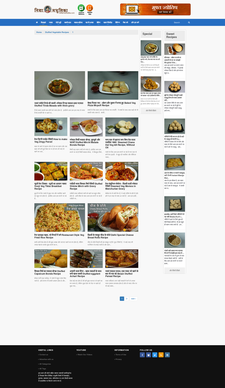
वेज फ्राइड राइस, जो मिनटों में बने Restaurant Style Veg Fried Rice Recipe (59, 236)
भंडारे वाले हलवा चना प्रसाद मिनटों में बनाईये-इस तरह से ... (174, 252)
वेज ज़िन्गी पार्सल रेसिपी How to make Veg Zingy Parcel (50, 140)
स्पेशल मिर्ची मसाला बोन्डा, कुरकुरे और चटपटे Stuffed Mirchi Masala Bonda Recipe (85, 142)
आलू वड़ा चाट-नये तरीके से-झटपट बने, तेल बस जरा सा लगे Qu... (150, 59)
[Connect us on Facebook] (142, 354)
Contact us (43, 354)
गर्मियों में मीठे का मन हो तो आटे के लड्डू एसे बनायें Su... (174, 138)
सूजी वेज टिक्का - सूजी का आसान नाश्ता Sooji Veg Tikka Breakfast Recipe (50, 186)
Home (39, 32)
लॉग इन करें (135, 22)
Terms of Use (121, 354)
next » (133, 298)
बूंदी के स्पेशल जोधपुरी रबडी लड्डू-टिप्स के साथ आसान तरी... (173, 98)
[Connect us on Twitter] (154, 354)
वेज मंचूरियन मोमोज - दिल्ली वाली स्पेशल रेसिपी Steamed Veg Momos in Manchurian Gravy (121, 186)
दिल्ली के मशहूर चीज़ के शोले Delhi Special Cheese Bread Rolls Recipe (110, 236)
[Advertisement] (86, 54)
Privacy (119, 359)
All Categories (45, 364)
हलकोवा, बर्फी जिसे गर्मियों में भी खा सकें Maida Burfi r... (174, 215)
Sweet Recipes (171, 35)
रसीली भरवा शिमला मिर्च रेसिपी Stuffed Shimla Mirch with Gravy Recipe (86, 186)
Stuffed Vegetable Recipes (57, 32)
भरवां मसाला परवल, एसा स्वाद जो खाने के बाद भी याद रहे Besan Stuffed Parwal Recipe (121, 273)
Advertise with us (46, 359)
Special (147, 34)
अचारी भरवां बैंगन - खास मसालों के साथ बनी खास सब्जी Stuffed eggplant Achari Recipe (85, 273)
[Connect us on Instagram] (167, 354)
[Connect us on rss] (161, 354)
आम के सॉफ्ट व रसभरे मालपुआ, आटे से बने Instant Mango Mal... (174, 175)
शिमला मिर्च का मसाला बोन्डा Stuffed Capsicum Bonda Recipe (49, 272)
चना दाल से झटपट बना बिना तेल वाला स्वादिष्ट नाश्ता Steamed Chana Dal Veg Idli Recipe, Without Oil (120, 143)
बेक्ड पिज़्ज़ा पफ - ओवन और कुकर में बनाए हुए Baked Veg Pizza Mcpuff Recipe (112, 104)
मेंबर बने (125, 22)
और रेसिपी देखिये (151, 110)
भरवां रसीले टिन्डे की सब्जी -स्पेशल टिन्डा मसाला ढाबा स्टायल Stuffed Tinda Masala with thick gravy (58, 104)
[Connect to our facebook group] (148, 354)
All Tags (42, 368)
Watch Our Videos (85, 354)
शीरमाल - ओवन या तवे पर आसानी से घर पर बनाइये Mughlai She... (172, 60)
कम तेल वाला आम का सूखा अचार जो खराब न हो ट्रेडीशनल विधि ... (151, 94)
